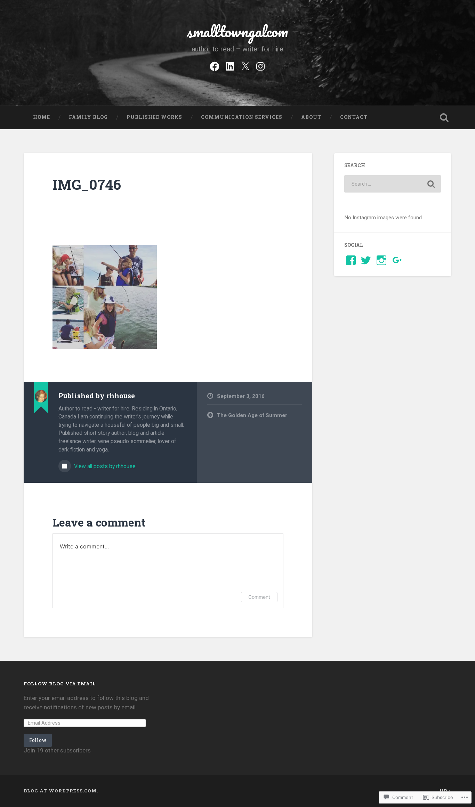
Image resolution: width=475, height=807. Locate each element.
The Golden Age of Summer (252, 415)
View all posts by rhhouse (104, 466)
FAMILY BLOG (88, 117)
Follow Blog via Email (60, 683)
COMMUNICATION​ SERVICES (241, 117)
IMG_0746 (87, 184)
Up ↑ (445, 790)
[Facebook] (214, 65)
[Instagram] (260, 65)
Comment (259, 597)
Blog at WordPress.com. (61, 790)
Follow (37, 740)
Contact (354, 117)
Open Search (444, 117)
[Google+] (397, 260)
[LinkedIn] (229, 65)
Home (41, 117)
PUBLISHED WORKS (154, 117)
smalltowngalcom (237, 31)
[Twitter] (245, 65)
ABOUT (311, 117)
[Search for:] (392, 184)
